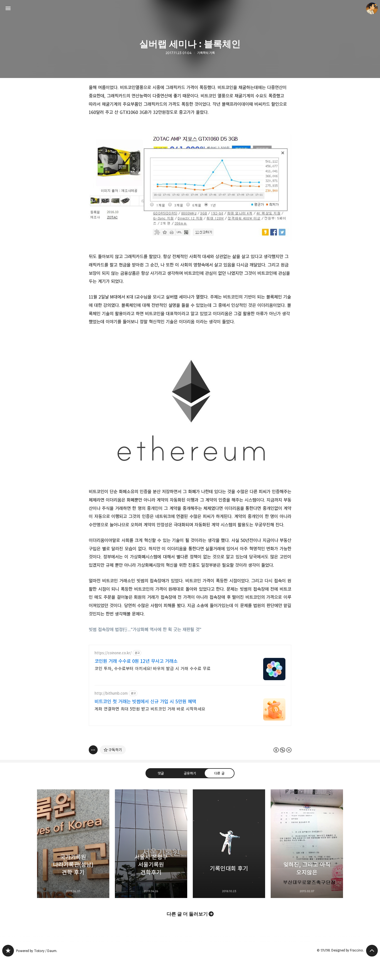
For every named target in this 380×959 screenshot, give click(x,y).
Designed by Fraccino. (347, 950)
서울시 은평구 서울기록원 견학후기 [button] (151, 843)
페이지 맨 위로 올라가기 (372, 950)
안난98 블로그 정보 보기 (372, 8)
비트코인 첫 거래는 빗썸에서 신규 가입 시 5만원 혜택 (145, 702)
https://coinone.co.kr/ (113, 653)
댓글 (161, 773)
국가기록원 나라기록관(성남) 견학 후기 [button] (73, 843)
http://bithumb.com (111, 693)
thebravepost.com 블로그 (8, 950)
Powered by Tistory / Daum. (36, 951)
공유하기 (190, 773)
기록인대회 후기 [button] (229, 843)
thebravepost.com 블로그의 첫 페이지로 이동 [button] (190, 8)
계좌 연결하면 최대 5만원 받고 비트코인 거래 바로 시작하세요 (150, 709)
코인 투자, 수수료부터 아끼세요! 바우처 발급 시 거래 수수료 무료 (153, 668)
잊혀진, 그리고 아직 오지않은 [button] (307, 843)
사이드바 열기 (8, 8)
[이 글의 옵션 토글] (93, 749)
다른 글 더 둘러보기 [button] (187, 914)
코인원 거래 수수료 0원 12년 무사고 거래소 (136, 661)
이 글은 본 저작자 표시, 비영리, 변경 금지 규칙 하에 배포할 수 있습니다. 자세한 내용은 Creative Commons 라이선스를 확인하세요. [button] (282, 750)
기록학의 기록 (206, 53)
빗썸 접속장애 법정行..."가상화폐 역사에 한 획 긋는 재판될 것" (145, 629)
